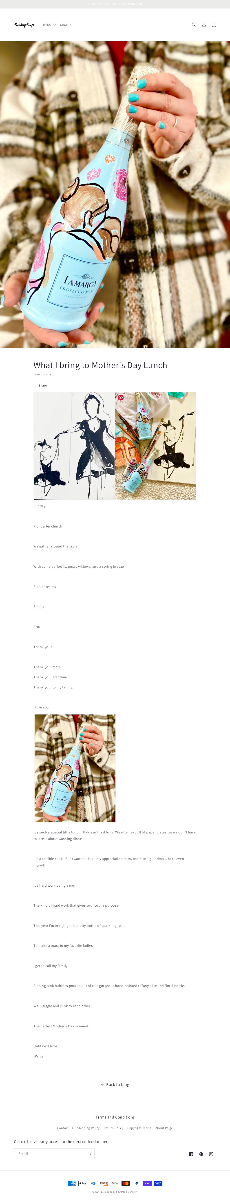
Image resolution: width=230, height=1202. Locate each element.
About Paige (164, 1128)
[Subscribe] (90, 1154)
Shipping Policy (88, 1128)
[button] (49, 24)
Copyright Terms (139, 1128)
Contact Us (65, 1128)
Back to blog (117, 1084)
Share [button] (43, 385)
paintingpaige (108, 1191)
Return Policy (113, 1128)
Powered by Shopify (127, 1191)
